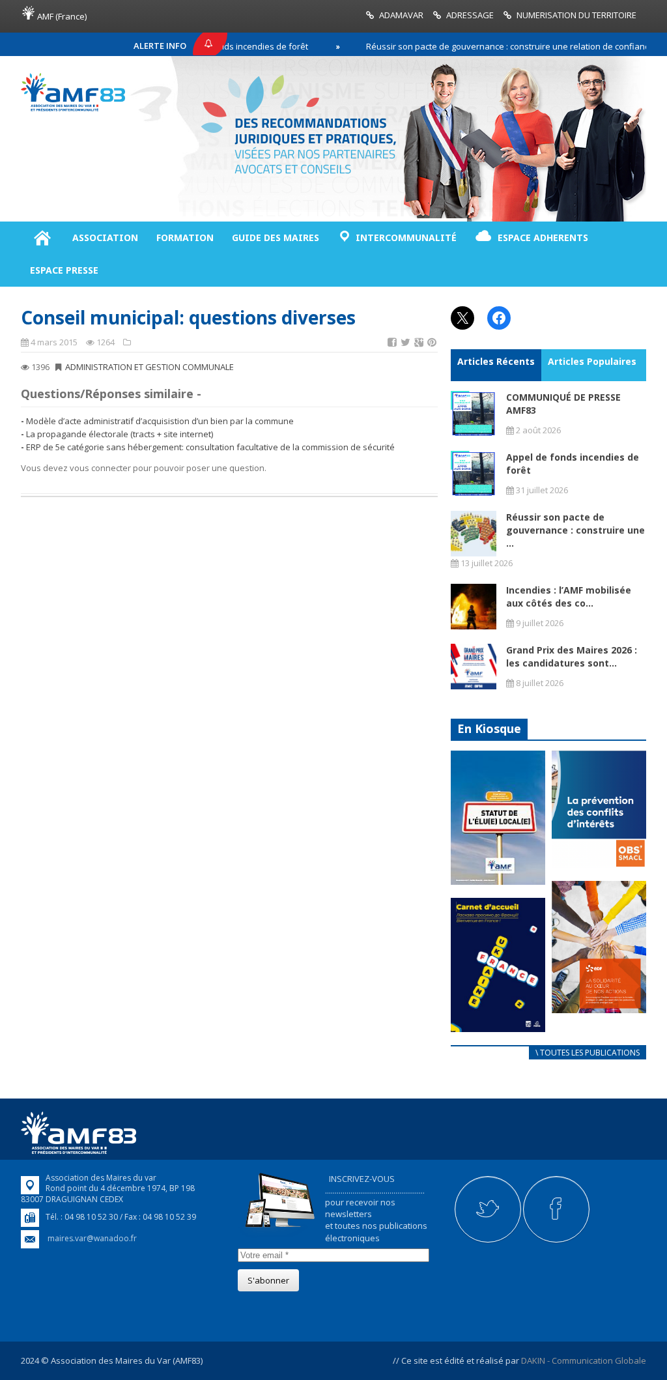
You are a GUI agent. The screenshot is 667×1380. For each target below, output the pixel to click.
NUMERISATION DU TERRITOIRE (576, 15)
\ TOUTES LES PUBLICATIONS (587, 1052)
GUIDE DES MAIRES (275, 237)
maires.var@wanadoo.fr (92, 1238)
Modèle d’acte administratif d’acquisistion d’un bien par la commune (160, 421)
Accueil (42, 238)
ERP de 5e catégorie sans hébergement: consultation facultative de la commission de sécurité (210, 447)
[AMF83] (73, 108)
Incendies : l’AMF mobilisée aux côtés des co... (568, 596)
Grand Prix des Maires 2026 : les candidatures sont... (571, 656)
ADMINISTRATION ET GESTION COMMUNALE (149, 367)
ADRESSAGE (470, 15)
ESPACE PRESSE (64, 270)
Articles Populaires (592, 361)
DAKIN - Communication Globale (583, 1360)
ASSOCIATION (105, 237)
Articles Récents (496, 361)
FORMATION (185, 237)
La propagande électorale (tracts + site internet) (119, 434)
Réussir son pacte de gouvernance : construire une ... (575, 530)
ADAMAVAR (401, 15)
